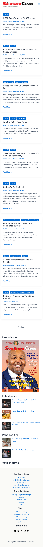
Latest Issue (21, 482)
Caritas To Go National (13, 187)
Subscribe (21, 477)
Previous (20, 327)
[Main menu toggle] (39, 4)
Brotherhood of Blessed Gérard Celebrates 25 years (17, 224)
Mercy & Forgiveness (26, 292)
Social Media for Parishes (21, 480)
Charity (6, 14)
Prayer (21, 497)
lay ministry (14, 292)
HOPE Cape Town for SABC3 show (19, 18)
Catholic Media (8, 82)
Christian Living (33, 220)
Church (13, 46)
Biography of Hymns (21, 514)
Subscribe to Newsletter (21, 488)
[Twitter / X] (21, 531)
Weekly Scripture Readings (21, 495)
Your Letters (21, 118)
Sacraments (21, 500)
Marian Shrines (21, 519)
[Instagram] (18, 531)
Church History (21, 512)
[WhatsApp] (28, 531)
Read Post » (7, 34)
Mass (21, 505)
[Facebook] (15, 531)
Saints (21, 502)
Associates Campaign (21, 485)
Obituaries (21, 522)
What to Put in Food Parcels (15, 122)
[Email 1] (25, 531)
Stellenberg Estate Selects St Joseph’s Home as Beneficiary (21, 154)
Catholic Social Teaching (11, 220)
